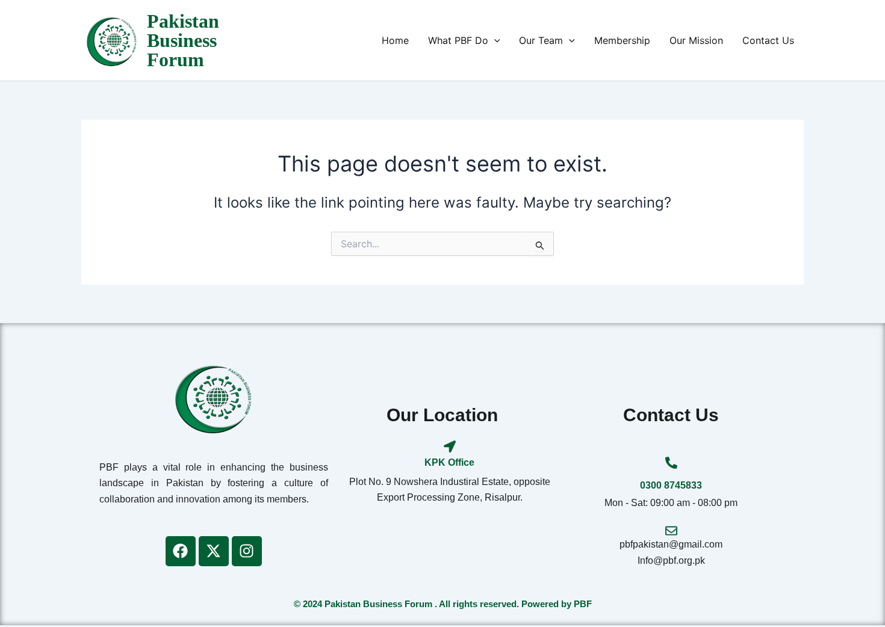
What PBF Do (458, 40)
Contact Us (768, 40)
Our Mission (696, 40)
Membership (622, 40)
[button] (494, 40)
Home (395, 40)
